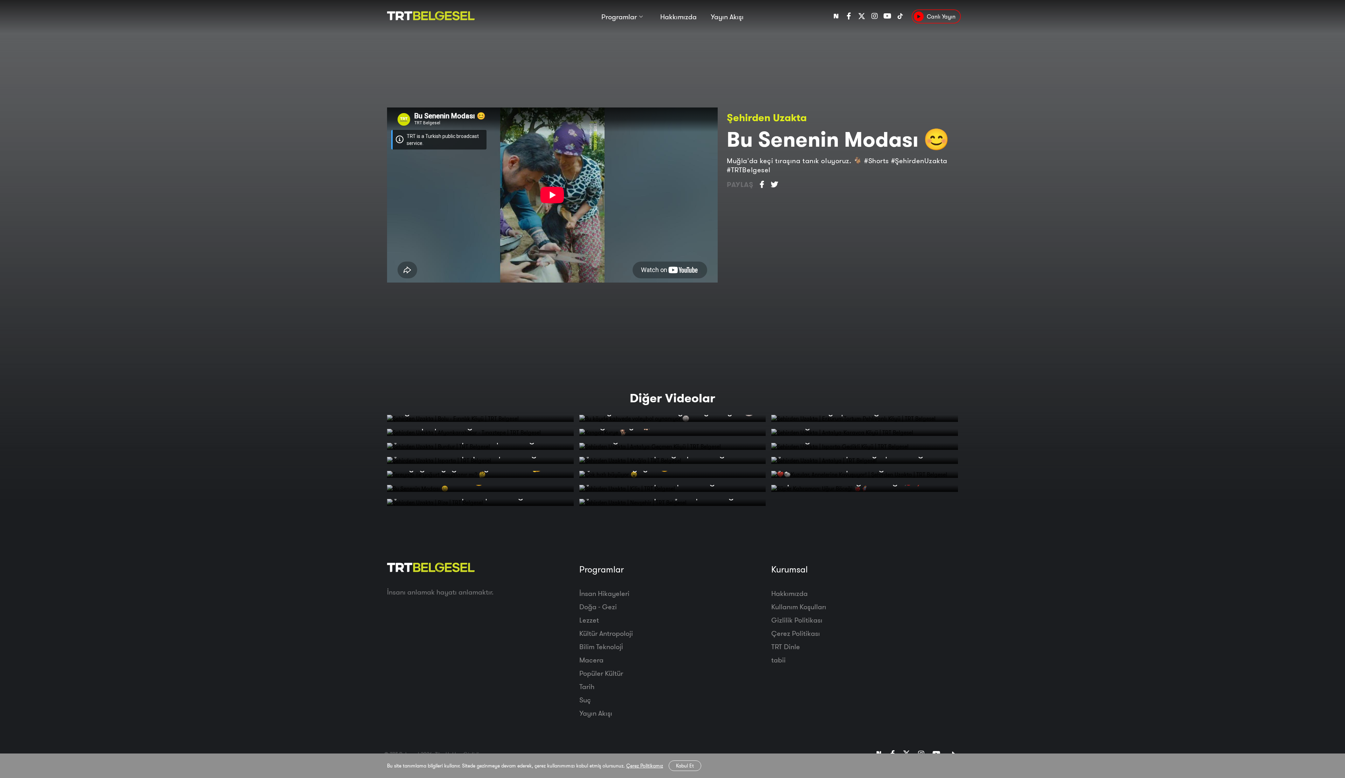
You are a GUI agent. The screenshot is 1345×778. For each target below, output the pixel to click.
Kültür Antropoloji (606, 633)
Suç (585, 699)
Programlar (619, 16)
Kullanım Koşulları (798, 606)
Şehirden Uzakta (767, 117)
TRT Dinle (785, 646)
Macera (591, 659)
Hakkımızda (678, 16)
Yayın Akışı (727, 16)
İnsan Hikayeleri (604, 593)
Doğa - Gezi (598, 606)
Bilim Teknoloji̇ (601, 646)
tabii (778, 659)
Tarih (586, 686)
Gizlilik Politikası (796, 620)
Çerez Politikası (795, 633)
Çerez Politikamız (644, 766)
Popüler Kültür (601, 673)
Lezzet (589, 620)
